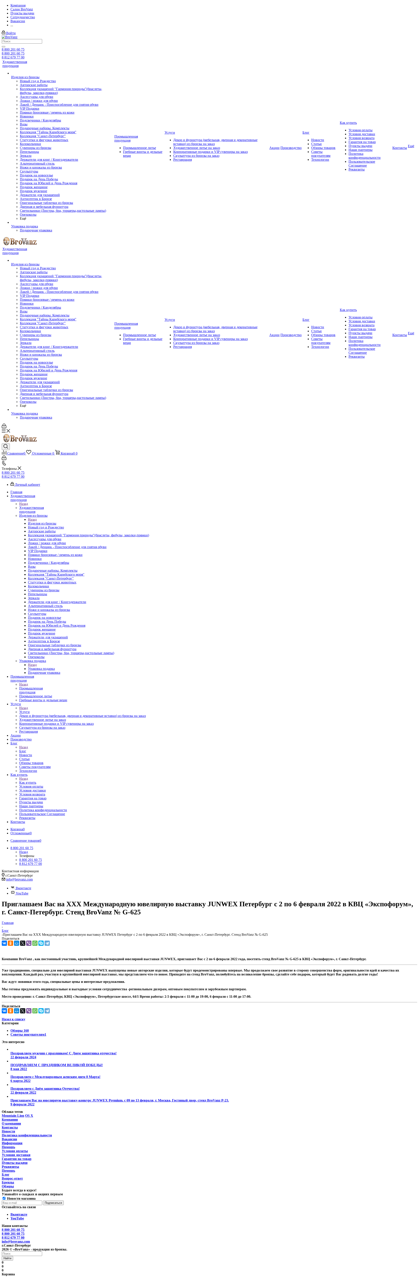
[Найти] (3, 46)
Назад (23, 504)
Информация (12, 1143)
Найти (7, 1258)
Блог (22, 751)
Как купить (27, 782)
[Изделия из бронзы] (62, 73)
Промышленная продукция (31, 690)
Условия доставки (16, 1155)
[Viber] (28, 943)
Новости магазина (21, 1198)
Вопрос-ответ (12, 1178)
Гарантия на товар (16, 1159)
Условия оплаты (15, 1151)
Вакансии (9, 1139)
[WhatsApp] (35, 943)
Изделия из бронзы (42, 523)
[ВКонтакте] (4, 943)
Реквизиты (10, 1167)
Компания (10, 1119)
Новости (8, 1131)
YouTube (22, 893)
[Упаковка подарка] (62, 222)
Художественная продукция (31, 509)
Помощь (8, 1147)
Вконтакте (23, 888)
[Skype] (41, 943)
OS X (29, 1115)
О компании (11, 1123)
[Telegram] (47, 943)
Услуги (24, 712)
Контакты (10, 1127)
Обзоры (8, 1186)
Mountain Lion (13, 1115)
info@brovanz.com (19, 879)
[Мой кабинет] (4, 427)
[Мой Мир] (16, 943)
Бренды (8, 1182)
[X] (22, 943)
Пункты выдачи (14, 1163)
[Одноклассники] (10, 943)
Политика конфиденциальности (27, 1135)
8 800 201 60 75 (13, 49)
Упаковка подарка (41, 669)
